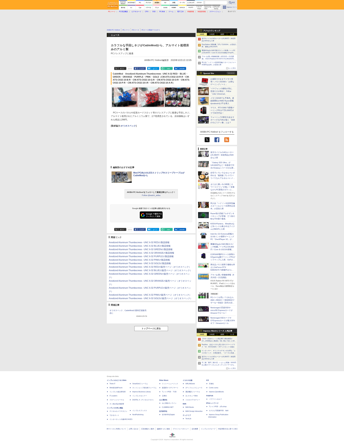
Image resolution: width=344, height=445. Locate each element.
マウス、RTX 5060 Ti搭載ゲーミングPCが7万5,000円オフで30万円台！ (222, 110)
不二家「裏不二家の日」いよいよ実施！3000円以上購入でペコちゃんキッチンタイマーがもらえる (219, 365)
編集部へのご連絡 (163, 429)
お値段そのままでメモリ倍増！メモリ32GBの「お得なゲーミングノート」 (222, 81)
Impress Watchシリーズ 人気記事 (217, 331)
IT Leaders (113, 396)
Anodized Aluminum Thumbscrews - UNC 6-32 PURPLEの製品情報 (141, 256)
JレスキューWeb (191, 396)
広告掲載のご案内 (147, 429)
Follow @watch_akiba (151, 195)
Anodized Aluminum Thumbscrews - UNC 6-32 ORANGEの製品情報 (141, 253)
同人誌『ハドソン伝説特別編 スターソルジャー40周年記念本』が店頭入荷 (222, 206)
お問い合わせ (133, 429)
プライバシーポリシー (181, 429)
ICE (207, 380)
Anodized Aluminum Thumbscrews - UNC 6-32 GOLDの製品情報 (140, 263)
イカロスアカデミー (192, 400)
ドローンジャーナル (117, 400)
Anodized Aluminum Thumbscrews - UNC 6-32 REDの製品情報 (139, 242)
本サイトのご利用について (116, 429)
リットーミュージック (170, 384)
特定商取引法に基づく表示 (228, 429)
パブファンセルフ (215, 399)
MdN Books (189, 407)
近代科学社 (163, 411)
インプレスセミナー (139, 396)
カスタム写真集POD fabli (218, 411)
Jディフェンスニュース (193, 388)
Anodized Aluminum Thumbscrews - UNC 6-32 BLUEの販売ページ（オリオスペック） (150, 270)
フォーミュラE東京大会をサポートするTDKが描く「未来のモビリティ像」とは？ (222, 120)
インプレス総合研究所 (118, 392)
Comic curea (213, 388)
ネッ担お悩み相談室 (117, 404)
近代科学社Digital (168, 415)
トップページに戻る (151, 328)
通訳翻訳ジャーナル (192, 392)
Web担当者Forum (116, 388)
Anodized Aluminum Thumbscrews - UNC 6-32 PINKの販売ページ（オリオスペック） (150, 295)
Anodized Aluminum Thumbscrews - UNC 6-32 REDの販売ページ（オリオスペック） (150, 267)
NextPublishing (138, 415)
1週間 (222, 34)
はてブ (155, 68)
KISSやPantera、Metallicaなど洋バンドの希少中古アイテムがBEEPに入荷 (222, 226)
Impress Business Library (141, 392)
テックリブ (187, 415)
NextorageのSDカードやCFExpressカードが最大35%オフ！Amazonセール (222, 320)
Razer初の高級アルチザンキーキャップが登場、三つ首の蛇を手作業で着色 (222, 216)
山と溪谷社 (163, 400)
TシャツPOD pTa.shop (218, 406)
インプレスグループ (208, 429)
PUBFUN (209, 396)
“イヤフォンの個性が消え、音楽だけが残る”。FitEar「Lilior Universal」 (222, 91)
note (168, 68)
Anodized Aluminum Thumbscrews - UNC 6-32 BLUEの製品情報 (140, 246)
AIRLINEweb (190, 384)
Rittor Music (164, 380)
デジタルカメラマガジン (118, 411)
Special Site (208, 73)
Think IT (112, 384)
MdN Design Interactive (194, 411)
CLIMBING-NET (167, 407)
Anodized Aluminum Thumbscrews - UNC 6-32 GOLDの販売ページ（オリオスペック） (150, 298)
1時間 (202, 34)
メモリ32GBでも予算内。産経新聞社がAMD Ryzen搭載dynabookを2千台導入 (222, 100)
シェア (141, 68)
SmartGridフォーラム (140, 384)
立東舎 (164, 396)
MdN (184, 404)
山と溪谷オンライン (169, 403)
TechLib (188, 419)
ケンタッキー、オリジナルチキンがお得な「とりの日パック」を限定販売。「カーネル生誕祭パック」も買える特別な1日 (219, 353)
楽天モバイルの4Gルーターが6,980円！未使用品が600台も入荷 (222, 155)
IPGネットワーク (212, 403)
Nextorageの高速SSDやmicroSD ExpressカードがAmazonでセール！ (221, 310)
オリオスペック (128, 126)
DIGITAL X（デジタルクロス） (143, 400)
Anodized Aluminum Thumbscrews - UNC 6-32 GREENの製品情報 (141, 249)
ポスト (122, 68)
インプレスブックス (139, 411)
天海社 (211, 384)
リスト (130, 68)
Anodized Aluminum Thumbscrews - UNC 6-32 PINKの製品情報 (139, 260)
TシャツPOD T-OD (169, 392)
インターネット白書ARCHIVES (121, 419)
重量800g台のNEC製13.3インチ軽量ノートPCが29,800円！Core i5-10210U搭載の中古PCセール (218, 52)
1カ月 (232, 34)
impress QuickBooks (216, 392)
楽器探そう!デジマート (170, 388)
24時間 (211, 34)
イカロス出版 (187, 380)
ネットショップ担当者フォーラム (144, 388)
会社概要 (195, 429)
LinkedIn (182, 68)
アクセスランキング (211, 31)
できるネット (114, 415)
